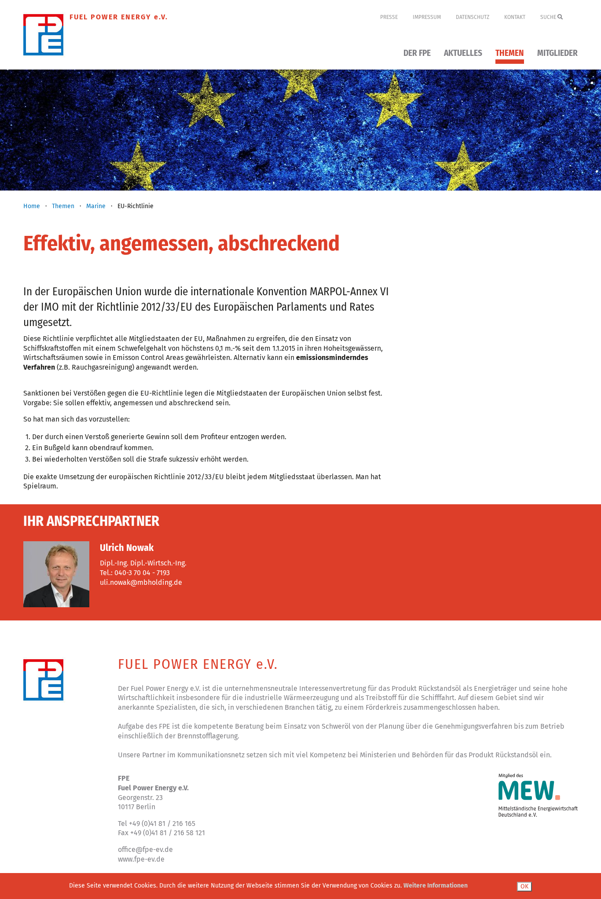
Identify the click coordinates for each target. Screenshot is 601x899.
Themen (509, 53)
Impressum (427, 17)
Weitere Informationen (435, 885)
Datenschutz (472, 17)
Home (31, 206)
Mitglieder (557, 53)
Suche (548, 17)
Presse (389, 17)
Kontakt (514, 17)
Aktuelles (463, 53)
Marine (96, 206)
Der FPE (417, 53)
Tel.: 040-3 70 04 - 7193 (135, 573)
